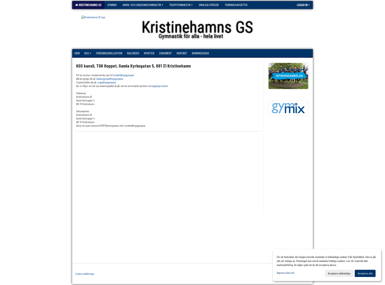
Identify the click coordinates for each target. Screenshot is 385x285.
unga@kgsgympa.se (106, 82)
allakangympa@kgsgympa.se (109, 78)
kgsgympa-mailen (159, 86)
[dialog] (327, 265)
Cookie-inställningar (84, 273)
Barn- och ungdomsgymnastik (142, 5)
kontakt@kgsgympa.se (123, 75)
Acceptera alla (365, 273)
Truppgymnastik (179, 5)
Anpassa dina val (285, 272)
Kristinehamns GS (89, 5)
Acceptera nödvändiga (339, 273)
